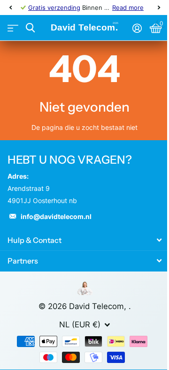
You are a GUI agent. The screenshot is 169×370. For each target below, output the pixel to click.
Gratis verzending (54, 7)
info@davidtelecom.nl (56, 216)
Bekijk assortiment (13, 28)
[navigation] (10, 7)
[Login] (137, 28)
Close (84, 240)
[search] (30, 27)
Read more (128, 7)
